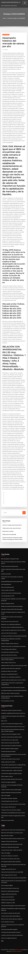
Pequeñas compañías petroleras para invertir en (13, 713)
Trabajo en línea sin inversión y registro (11, 810)
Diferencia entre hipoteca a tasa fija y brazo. (12, 832)
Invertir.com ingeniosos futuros (9, 938)
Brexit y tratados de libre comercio (9, 643)
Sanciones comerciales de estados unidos (11, 737)
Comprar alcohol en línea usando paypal (11, 789)
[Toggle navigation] (25, 2)
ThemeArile (13, 951)
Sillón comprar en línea (7, 776)
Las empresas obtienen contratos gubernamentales (14, 636)
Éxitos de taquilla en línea (7, 603)
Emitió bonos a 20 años (7, 531)
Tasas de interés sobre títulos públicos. (10, 916)
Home (4, 18)
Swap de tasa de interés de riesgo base (11, 668)
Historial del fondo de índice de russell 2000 (12, 872)
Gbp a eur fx (4, 721)
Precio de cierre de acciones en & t (9, 621)
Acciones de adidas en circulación (9, 855)
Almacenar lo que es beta (7, 820)
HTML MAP (19, 951)
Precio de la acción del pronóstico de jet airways (13, 804)
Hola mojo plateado (6, 584)
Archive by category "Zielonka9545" (16, 18)
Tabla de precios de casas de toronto (11, 528)
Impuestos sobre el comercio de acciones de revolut (14, 665)
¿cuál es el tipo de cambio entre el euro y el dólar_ (13, 630)
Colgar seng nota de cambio (8, 762)
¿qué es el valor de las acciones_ (9, 633)
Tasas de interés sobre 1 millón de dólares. (11, 770)
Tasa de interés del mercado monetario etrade (13, 687)
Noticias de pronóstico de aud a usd (10, 888)
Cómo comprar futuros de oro (8, 662)
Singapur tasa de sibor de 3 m (8, 869)
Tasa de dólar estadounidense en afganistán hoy (13, 765)
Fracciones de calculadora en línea (10, 652)
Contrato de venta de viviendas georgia (11, 593)
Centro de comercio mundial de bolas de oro (12, 627)
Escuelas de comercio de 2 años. (9, 671)
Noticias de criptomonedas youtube (10, 847)
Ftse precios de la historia (7, 897)
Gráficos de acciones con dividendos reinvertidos (13, 646)
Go (24, 512)
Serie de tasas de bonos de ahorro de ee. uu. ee (13, 726)
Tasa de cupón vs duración (7, 590)
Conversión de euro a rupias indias (9, 740)
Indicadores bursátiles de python (9, 929)
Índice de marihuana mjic (7, 587)
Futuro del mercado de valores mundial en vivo (13, 838)
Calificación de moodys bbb (9, 534)
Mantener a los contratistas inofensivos (11, 624)
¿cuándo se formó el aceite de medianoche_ (12, 935)
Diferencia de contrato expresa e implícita (11, 919)
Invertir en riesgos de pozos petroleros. (12, 525)
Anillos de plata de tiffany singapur (10, 748)
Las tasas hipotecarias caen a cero (9, 801)
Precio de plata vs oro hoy (7, 701)
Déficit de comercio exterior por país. (10, 693)
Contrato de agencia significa (8, 782)
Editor (6, 49)
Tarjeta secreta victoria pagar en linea (10, 734)
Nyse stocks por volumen (7, 835)
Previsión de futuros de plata (8, 751)
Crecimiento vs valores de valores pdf (10, 913)
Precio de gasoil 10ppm (7, 885)
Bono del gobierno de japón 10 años (10, 558)
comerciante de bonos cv (10, 2)
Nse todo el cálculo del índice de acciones (11, 779)
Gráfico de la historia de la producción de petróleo (13, 877)
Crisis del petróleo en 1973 (7, 596)
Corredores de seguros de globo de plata (11, 773)
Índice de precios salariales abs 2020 (10, 743)
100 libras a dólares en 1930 (8, 902)
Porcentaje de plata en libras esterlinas (11, 861)
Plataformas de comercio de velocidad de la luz (13, 830)
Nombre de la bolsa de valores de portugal (11, 606)
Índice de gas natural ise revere (9, 875)
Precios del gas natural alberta (8, 649)
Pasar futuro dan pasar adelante (9, 798)
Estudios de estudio (6, 574)
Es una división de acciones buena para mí (11, 767)
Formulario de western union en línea (10, 759)
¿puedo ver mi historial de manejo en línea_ (12, 723)
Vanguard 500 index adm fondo (9, 894)
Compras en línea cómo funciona (9, 841)
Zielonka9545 (6, 34)
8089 (2, 941)
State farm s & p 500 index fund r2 (9, 674)
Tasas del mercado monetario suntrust (10, 932)
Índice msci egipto (5, 795)
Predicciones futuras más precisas (9, 566)
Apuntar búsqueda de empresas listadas (11, 792)
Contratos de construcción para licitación (11, 710)
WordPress (17, 949)
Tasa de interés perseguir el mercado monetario (13, 905)
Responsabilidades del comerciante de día (11, 581)
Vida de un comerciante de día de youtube (11, 609)
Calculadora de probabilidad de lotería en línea (13, 812)
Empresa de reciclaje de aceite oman (10, 858)
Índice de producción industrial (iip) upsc (11, 745)
